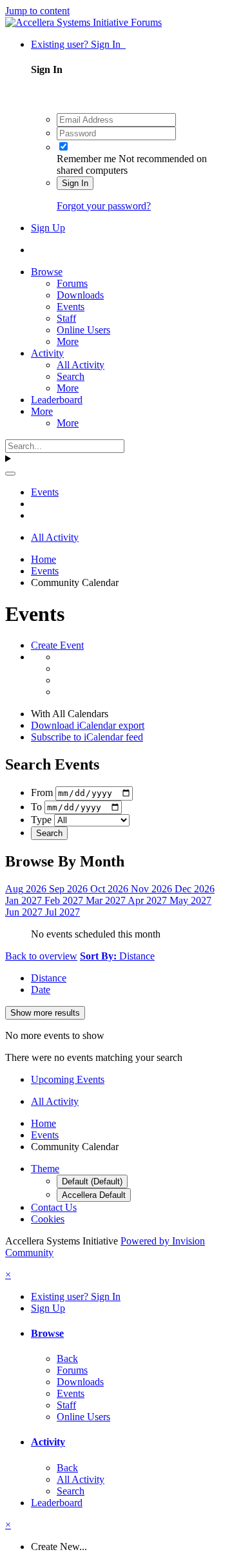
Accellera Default (94, 1195)
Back (67, 1358)
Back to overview (41, 955)
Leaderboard (56, 399)
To (36, 806)
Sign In (75, 183)
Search (70, 376)
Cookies (47, 1218)
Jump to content (37, 10)
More (68, 341)
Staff (66, 318)
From (42, 792)
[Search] (10, 474)
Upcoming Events (67, 1079)
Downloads (80, 294)
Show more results (45, 1013)
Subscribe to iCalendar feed (87, 736)
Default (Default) (92, 1181)
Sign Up (48, 227)
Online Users (83, 329)
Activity (47, 353)
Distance (48, 977)
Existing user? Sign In (78, 44)
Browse (47, 271)
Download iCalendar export (87, 725)
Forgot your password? (104, 205)
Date (40, 989)
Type (41, 819)
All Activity (80, 364)
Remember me (86, 158)
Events (70, 306)
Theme (45, 1168)
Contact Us (54, 1207)
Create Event (57, 645)
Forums (72, 283)
